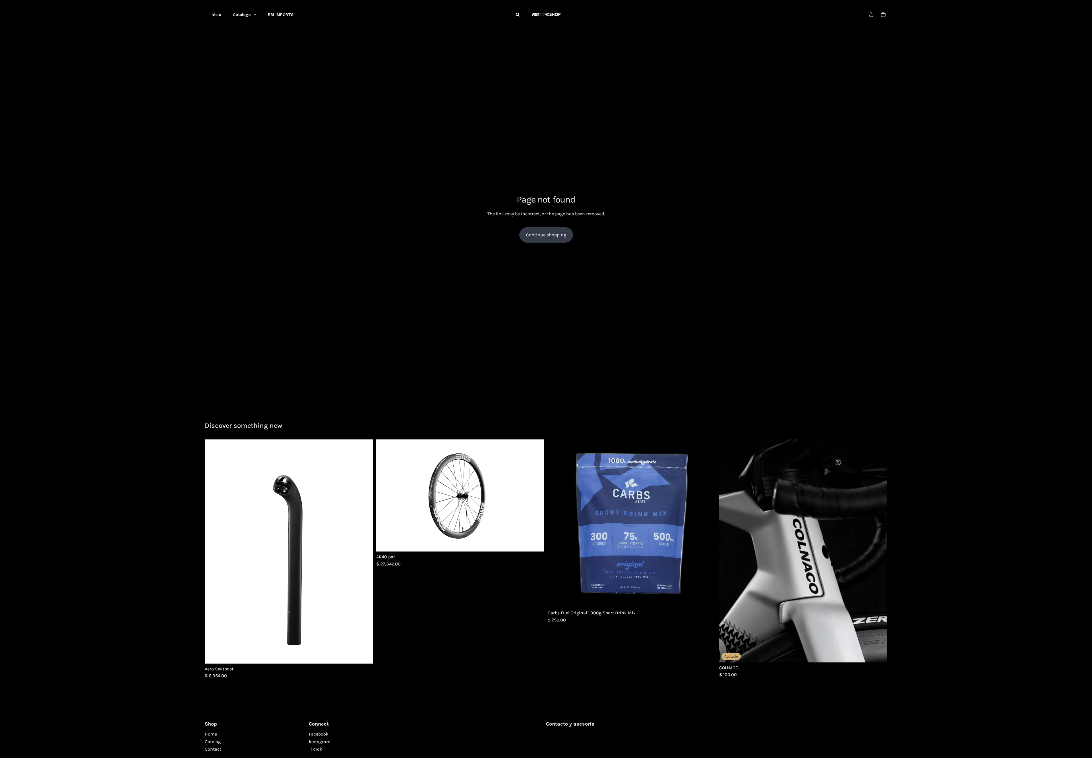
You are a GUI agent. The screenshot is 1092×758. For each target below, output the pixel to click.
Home (211, 734)
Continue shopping (546, 234)
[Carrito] (883, 14)
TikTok (315, 749)
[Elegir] (364, 655)
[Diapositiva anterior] (213, 551)
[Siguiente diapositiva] (364, 551)
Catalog (213, 741)
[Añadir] (535, 543)
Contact (213, 749)
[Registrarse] (881, 745)
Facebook (318, 734)
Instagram (319, 741)
